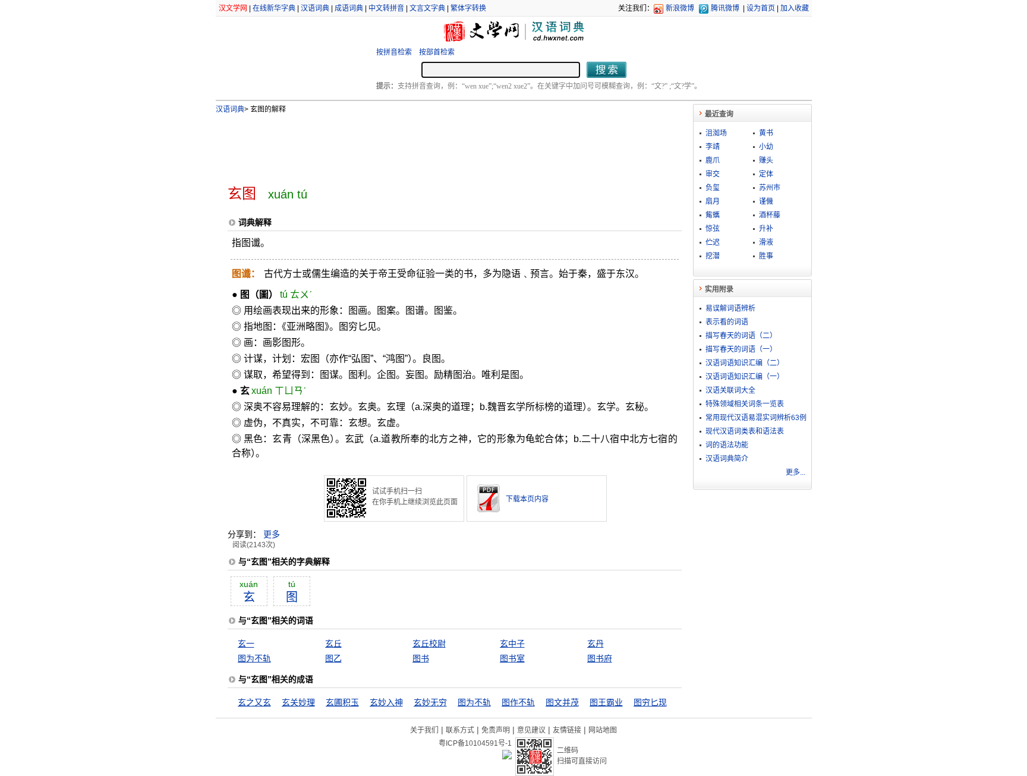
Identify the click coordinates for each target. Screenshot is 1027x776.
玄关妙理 (298, 702)
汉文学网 (233, 8)
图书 (420, 658)
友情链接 (567, 730)
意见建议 (531, 730)
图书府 (599, 658)
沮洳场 (716, 133)
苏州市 (769, 188)
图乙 (333, 658)
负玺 (712, 188)
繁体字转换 (468, 8)
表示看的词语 (726, 322)
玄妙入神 (386, 702)
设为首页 (760, 8)
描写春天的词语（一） (741, 349)
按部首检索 (437, 52)
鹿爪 (712, 160)
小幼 (766, 147)
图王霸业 (606, 702)
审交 (712, 174)
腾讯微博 (725, 8)
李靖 (712, 147)
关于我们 (424, 730)
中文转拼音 (386, 8)
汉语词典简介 (726, 459)
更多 (271, 534)
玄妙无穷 (430, 702)
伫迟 (712, 242)
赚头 (766, 160)
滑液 (766, 242)
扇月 (712, 201)
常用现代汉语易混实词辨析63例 (756, 418)
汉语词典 (315, 8)
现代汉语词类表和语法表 (744, 431)
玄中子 (512, 643)
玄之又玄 (254, 702)
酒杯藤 (769, 215)
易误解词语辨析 (730, 308)
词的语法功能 (726, 445)
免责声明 (495, 730)
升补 (766, 229)
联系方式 (460, 730)
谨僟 (766, 201)
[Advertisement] (435, 144)
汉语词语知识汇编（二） (744, 363)
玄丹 (595, 643)
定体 (766, 174)
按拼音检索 (394, 52)
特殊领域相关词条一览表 (744, 404)
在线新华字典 (274, 8)
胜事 (766, 256)
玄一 (246, 643)
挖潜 (712, 256)
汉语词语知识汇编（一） (744, 377)
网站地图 (602, 730)
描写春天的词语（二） (741, 336)
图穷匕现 (650, 702)
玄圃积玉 (342, 702)
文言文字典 (427, 8)
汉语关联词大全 (730, 390)
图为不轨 (254, 658)
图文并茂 (562, 702)
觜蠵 (712, 215)
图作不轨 (518, 702)
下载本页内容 (527, 499)
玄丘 (333, 643)
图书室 (512, 658)
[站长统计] (507, 756)
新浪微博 (680, 8)
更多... (795, 472)
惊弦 (712, 229)
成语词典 (349, 8)
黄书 (766, 133)
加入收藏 (794, 8)
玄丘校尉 (429, 643)
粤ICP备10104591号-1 (475, 743)
